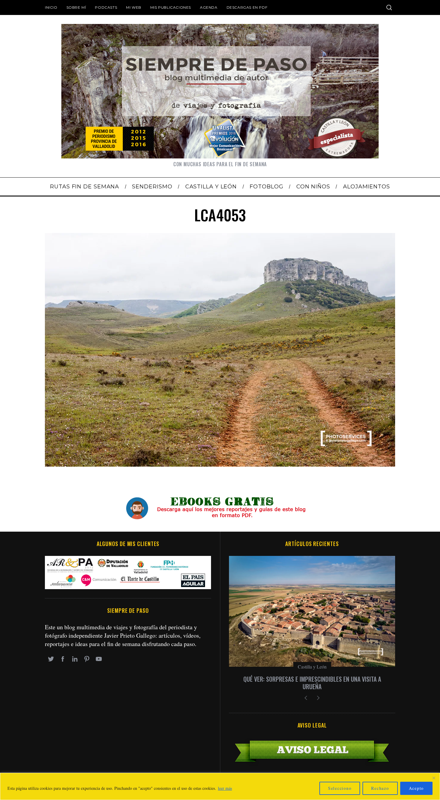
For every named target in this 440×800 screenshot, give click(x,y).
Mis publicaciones (170, 7)
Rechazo (380, 788)
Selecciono (340, 788)
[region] (220, 786)
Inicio (51, 7)
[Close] (433, 777)
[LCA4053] (220, 464)
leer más (225, 788)
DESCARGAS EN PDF (247, 7)
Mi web (133, 7)
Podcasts (106, 7)
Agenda (209, 7)
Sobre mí (76, 7)
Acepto (416, 788)
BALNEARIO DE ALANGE (312, 679)
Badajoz (312, 666)
